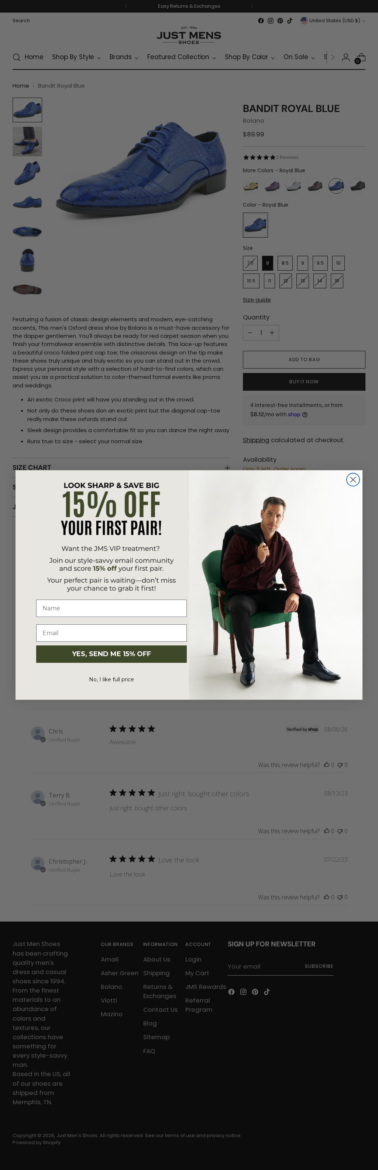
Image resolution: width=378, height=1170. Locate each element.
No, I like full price (111, 679)
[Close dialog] (353, 479)
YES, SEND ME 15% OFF (111, 654)
